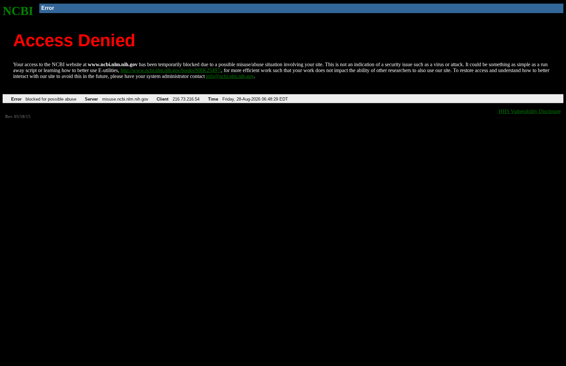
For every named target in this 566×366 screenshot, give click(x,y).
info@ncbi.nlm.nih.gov (230, 76)
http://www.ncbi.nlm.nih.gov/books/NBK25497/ (171, 70)
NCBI (18, 11)
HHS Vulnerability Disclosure (530, 111)
